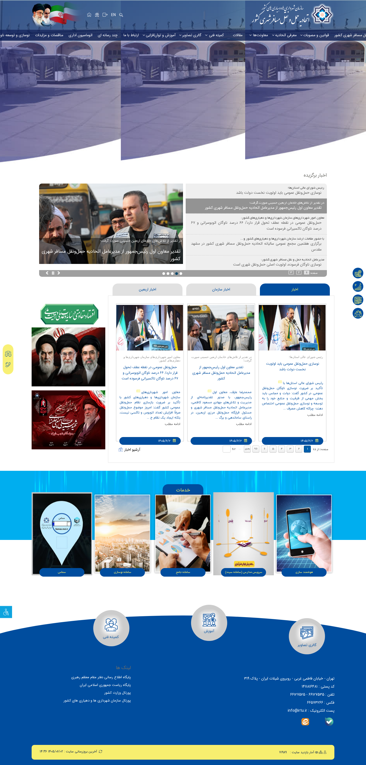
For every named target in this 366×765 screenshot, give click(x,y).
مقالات (237, 35)
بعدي (247, 448)
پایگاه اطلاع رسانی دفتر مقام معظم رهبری (101, 677)
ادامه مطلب (315, 414)
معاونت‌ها (260, 35)
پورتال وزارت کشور (117, 693)
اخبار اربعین (147, 289)
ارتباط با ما (131, 35)
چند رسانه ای (108, 35)
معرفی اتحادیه (286, 35)
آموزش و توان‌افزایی (160, 35)
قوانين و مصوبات (316, 35)
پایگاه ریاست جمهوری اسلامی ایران (105, 685)
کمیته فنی (216, 35)
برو (234, 448)
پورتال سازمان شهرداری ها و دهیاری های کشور (97, 700)
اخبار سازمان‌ (221, 289)
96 (256, 448)
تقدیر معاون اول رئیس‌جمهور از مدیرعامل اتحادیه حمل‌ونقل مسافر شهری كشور (111, 255)
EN (113, 15)
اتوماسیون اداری (80, 35)
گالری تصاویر (191, 35)
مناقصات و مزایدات (49, 35)
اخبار (295, 289)
